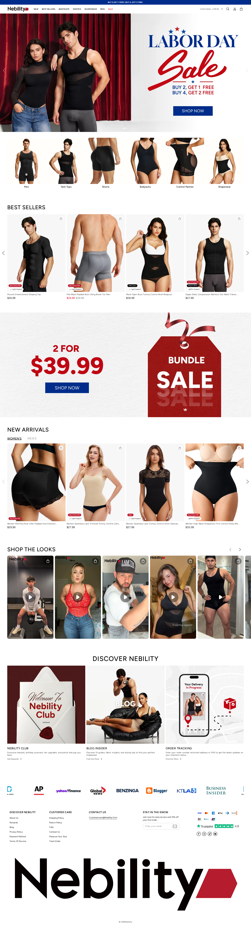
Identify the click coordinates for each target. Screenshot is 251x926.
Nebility (128, 922)
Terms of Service (18, 841)
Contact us (54, 832)
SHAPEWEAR (91, 9)
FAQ (51, 827)
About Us (14, 818)
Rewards (14, 822)
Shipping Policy (56, 818)
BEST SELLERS (48, 9)
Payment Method (18, 836)
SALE (110, 9)
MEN (102, 9)
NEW (36, 9)
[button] (228, 9)
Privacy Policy (16, 832)
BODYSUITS (64, 9)
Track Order (55, 841)
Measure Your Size (58, 836)
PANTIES (77, 9)
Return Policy (55, 822)
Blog (12, 827)
